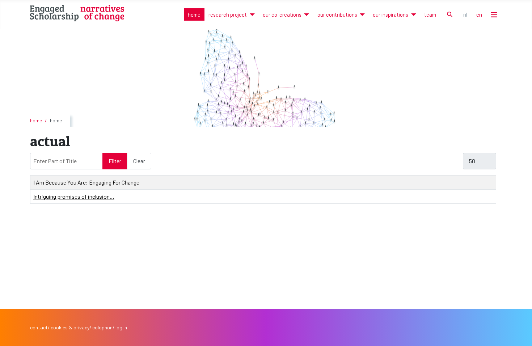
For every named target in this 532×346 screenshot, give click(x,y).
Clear (139, 160)
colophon (102, 327)
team (430, 14)
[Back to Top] (519, 333)
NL (465, 14)
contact (39, 327)
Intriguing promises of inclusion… (73, 196)
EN (479, 14)
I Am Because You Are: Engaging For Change (86, 182)
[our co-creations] (305, 14)
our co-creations (282, 14)
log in (121, 327)
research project (227, 14)
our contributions (337, 14)
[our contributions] (361, 14)
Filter (115, 160)
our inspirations (390, 14)
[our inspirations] (412, 14)
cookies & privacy (70, 327)
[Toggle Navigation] (494, 14)
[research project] (250, 14)
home (194, 14)
